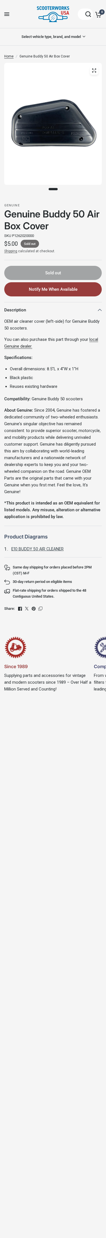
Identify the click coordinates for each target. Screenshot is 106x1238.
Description (15, 310)
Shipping (10, 251)
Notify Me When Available (53, 289)
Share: (9, 608)
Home (9, 56)
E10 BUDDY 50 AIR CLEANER (37, 548)
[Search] (85, 14)
